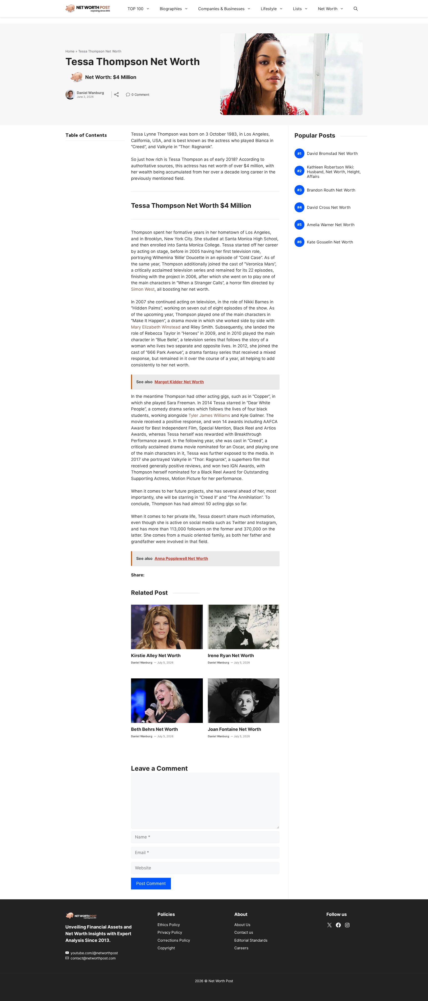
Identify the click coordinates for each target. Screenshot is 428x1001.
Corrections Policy (174, 940)
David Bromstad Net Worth (332, 153)
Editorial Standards (251, 940)
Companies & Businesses (221, 8)
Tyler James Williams (209, 415)
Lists (297, 8)
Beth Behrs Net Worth (154, 729)
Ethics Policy (169, 924)
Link (129, 95)
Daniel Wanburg (90, 93)
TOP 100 (135, 8)
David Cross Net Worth (328, 207)
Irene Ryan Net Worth (231, 655)
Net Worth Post (221, 981)
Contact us (243, 932)
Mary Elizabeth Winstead (156, 327)
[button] (356, 8)
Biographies (171, 8)
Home (70, 51)
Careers (241, 948)
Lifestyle (269, 8)
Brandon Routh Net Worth (331, 190)
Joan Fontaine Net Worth (234, 729)
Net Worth (327, 8)
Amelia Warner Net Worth (330, 224)
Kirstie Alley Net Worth (156, 655)
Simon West (143, 289)
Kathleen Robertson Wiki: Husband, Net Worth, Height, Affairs (334, 172)
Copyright (166, 948)
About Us (242, 924)
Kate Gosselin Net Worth (330, 242)
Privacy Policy (170, 932)
